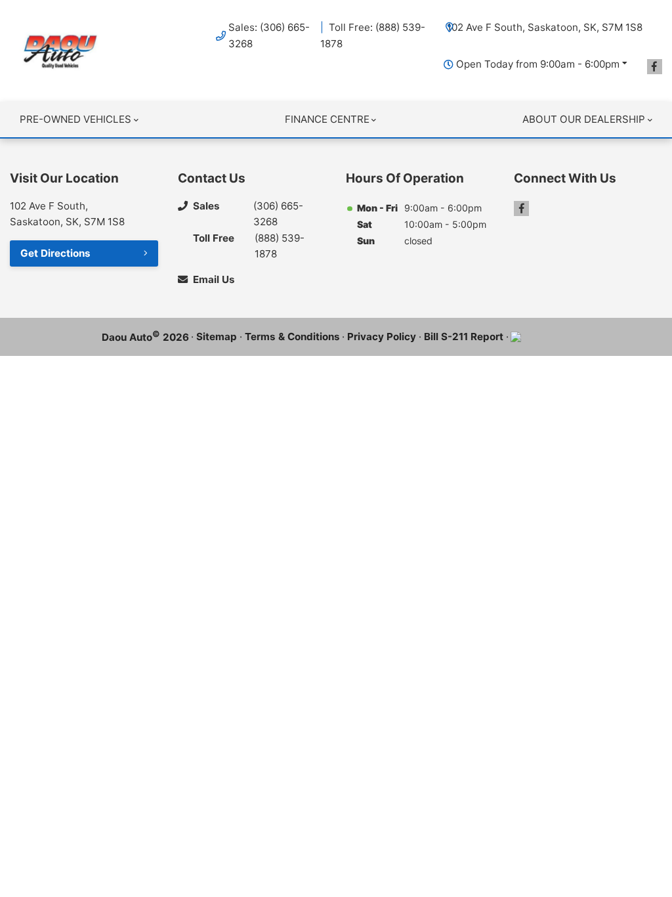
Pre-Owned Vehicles (75, 119)
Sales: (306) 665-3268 (269, 35)
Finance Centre (327, 119)
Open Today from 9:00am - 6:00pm (538, 64)
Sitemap (216, 336)
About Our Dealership (583, 119)
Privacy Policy (381, 336)
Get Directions (55, 253)
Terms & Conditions (292, 336)
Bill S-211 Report (463, 336)
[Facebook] (654, 66)
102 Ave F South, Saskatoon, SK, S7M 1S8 (544, 27)
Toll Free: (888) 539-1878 (372, 35)
